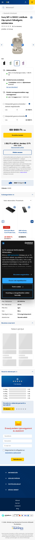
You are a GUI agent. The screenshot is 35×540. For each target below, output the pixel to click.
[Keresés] (31, 7)
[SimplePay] (17, 515)
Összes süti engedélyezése (17, 280)
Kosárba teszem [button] (17, 135)
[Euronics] (7, 2)
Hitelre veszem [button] (17, 152)
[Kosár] (32, 2)
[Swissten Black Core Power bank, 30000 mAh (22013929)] (10, 217)
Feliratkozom (17, 459)
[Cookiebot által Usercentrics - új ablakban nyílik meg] (25, 243)
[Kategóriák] (2, 2)
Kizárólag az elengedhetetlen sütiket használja (17, 294)
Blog (17, 508)
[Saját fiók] (26, 2)
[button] (1, 45)
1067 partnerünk (13, 255)
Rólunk (17, 500)
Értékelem (7, 409)
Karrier (17, 503)
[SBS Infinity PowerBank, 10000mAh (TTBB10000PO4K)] (25, 217)
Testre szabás (16, 286)
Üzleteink (17, 506)
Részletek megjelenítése (21, 274)
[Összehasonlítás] (14, 207)
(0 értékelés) (17, 26)
